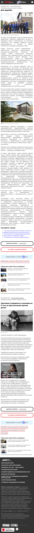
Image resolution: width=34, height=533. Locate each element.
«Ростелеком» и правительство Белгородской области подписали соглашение (19, 289)
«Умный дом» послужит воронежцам (16, 237)
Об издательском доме (9, 469)
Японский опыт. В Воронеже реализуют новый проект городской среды (16, 234)
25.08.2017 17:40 (5, 6)
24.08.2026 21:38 (5, 298)
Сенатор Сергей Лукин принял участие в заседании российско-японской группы (16, 231)
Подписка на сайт (7, 467)
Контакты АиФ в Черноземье (11, 465)
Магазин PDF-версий (8, 474)
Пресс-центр (19, 467)
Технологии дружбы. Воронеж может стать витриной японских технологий (18, 274)
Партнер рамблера (23, 525)
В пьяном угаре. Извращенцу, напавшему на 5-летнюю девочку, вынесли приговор (19, 446)
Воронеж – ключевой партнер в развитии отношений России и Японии (18, 269)
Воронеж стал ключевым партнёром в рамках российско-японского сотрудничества (19, 279)
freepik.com (4, 332)
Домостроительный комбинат (9, 34)
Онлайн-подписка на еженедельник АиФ (15, 472)
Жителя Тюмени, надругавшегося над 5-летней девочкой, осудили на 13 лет (19, 451)
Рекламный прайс (7, 463)
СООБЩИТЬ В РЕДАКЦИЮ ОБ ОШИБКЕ (13, 482)
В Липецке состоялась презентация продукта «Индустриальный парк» (19, 284)
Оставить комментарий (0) (17, 249)
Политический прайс (8, 480)
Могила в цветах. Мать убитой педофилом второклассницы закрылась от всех (18, 440)
